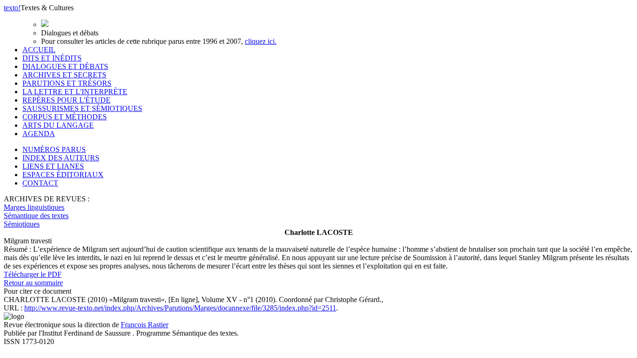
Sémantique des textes (36, 216)
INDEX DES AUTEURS (60, 158)
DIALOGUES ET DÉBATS (65, 66)
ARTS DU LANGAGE (58, 125)
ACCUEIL (38, 50)
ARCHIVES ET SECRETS (64, 75)
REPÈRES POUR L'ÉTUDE (66, 100)
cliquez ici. (261, 41)
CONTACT (40, 183)
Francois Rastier (144, 325)
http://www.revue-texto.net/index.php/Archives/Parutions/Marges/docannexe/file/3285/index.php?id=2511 (180, 308)
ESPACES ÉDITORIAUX (63, 175)
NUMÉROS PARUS (54, 149)
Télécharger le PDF (33, 274)
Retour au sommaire (33, 283)
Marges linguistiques (34, 207)
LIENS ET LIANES (53, 166)
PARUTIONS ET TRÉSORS (66, 83)
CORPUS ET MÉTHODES (64, 117)
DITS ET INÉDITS (52, 58)
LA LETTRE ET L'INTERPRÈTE (74, 92)
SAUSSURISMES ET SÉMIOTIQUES (82, 108)
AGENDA (38, 134)
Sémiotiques (22, 224)
